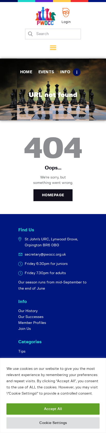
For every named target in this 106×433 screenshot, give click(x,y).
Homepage (53, 195)
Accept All (53, 409)
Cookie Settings (53, 423)
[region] (53, 395)
